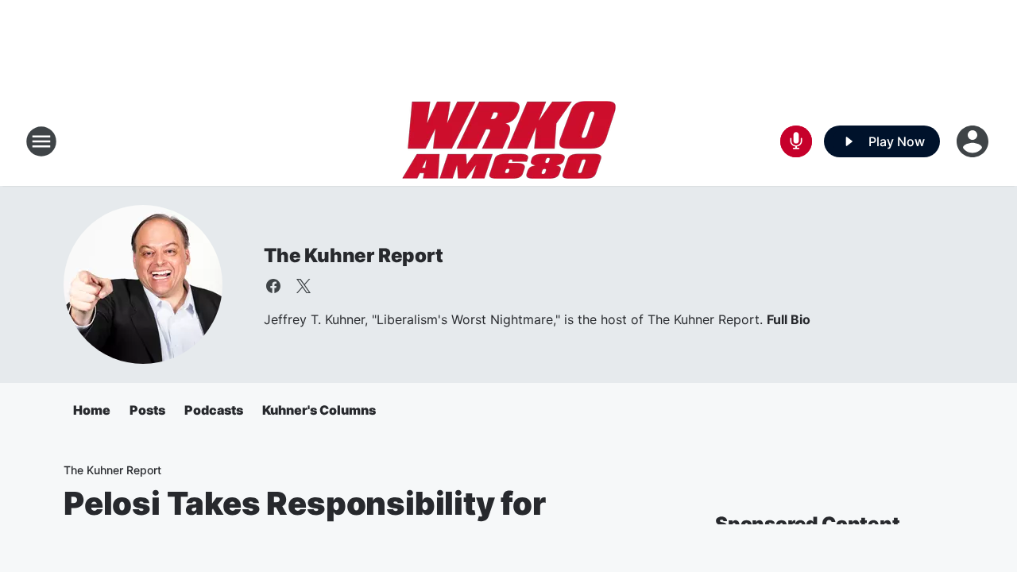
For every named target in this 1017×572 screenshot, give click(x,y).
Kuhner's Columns (319, 410)
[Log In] (974, 141)
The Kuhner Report (353, 255)
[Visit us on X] (303, 286)
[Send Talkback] (796, 141)
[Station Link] (509, 141)
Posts (147, 410)
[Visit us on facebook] (273, 286)
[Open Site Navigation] (41, 141)
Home (91, 410)
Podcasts (213, 410)
